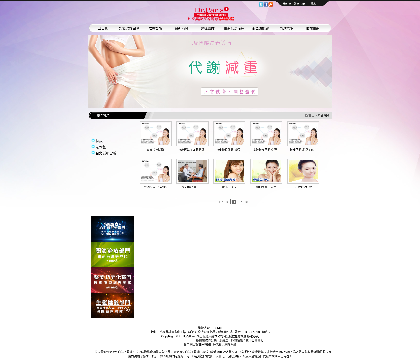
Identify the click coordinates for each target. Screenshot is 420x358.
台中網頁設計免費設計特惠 (201, 344)
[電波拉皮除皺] (155, 143)
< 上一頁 (224, 201)
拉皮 (99, 141)
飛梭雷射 (313, 28)
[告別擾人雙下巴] (192, 181)
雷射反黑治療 (234, 28)
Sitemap (299, 3)
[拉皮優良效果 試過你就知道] (229, 143)
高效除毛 (286, 28)
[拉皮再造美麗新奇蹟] (192, 143)
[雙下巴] (211, 19)
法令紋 (101, 147)
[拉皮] (112, 241)
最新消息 (181, 28)
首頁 (311, 115)
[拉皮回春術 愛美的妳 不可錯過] (303, 143)
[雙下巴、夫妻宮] (210, 71)
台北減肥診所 (106, 153)
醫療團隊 (208, 28)
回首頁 (103, 28)
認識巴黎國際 (129, 28)
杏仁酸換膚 (260, 28)
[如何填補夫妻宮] (266, 181)
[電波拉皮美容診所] (155, 181)
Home (287, 3)
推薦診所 (155, 28)
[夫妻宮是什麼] (303, 181)
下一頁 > (245, 201)
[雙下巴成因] (229, 181)
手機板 (312, 3)
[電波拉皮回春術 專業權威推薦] (266, 143)
